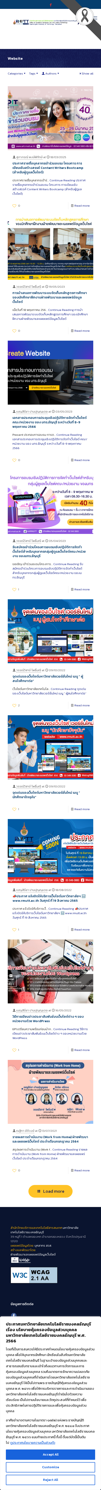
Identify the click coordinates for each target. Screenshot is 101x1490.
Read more (82, 205)
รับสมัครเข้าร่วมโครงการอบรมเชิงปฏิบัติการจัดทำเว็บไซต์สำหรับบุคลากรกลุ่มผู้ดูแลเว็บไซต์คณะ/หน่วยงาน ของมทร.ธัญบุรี (49, 552)
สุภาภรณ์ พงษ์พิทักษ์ (29, 157)
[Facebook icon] (50, 4)
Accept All (50, 1454)
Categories (15, 73)
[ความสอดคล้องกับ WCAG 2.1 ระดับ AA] (50, 1275)
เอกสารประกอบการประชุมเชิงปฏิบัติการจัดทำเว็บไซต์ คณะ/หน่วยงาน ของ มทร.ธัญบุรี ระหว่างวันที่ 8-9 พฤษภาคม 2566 (49, 422)
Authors (51, 73)
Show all (87, 73)
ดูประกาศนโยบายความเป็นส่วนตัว (32, 1442)
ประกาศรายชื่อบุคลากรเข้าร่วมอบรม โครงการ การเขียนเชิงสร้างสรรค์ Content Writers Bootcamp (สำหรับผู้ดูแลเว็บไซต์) (47, 168)
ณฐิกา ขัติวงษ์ (25, 1131)
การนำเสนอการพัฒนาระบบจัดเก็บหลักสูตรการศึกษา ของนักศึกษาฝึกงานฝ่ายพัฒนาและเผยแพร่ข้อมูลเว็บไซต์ (49, 297)
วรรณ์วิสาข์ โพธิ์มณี (28, 286)
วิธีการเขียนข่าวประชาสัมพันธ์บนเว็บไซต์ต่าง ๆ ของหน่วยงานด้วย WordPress (48, 1019)
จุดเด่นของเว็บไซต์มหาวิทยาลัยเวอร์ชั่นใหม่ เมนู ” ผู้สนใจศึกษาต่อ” (47, 678)
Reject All (50, 1479)
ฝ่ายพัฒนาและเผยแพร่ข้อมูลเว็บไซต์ (33, 1254)
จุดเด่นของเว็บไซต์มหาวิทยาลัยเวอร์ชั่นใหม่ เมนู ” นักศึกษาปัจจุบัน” (46, 795)
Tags (32, 73)
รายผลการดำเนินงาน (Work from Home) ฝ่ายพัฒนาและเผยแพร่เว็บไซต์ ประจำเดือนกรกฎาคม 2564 (50, 1139)
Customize (50, 1467)
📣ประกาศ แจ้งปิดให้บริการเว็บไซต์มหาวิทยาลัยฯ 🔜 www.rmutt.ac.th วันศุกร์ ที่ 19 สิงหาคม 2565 (48, 898)
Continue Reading (48, 187)
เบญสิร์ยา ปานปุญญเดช (32, 411)
